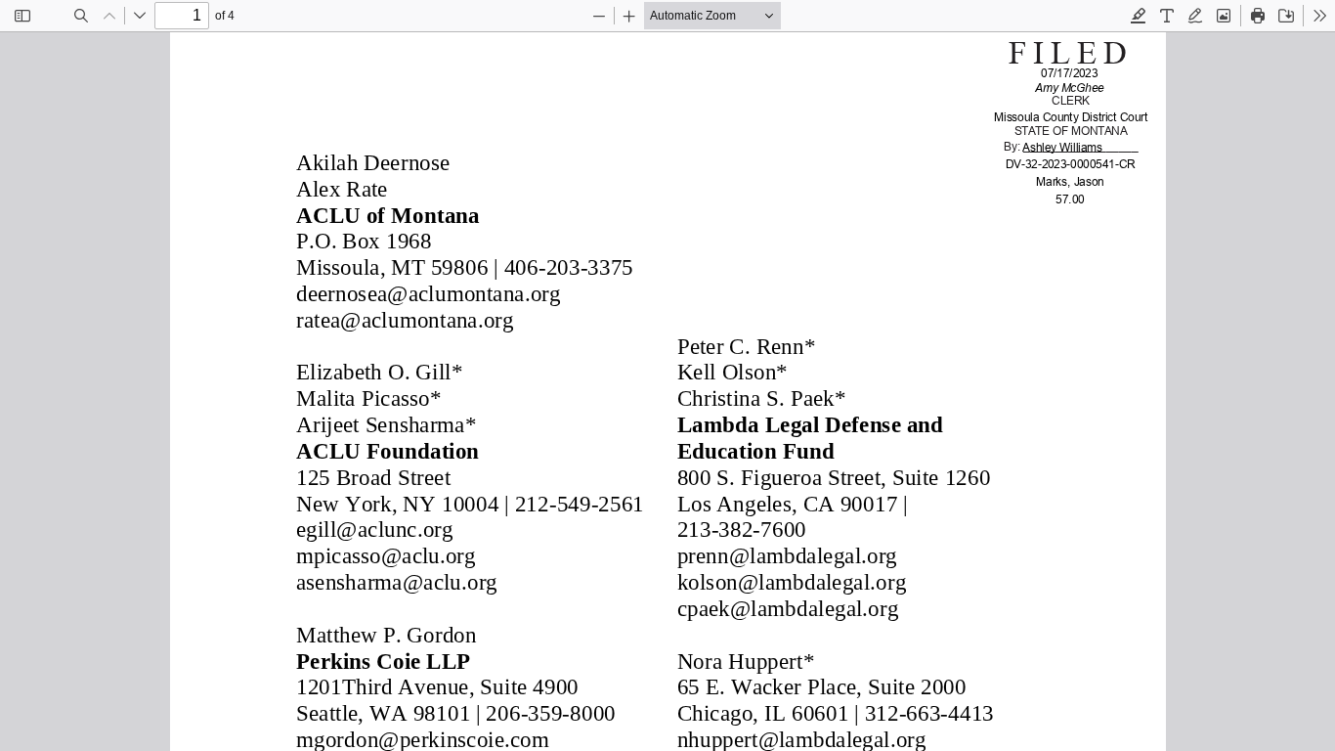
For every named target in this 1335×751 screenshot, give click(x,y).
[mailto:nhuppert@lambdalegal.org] (800, 738)
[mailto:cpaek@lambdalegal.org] (785, 607)
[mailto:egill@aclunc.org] (373, 529)
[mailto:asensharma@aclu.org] (395, 581)
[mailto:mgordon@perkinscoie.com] (421, 738)
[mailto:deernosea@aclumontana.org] (427, 293)
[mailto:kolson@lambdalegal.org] (789, 581)
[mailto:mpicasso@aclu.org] (385, 554)
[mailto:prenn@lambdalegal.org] (785, 554)
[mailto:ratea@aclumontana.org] (404, 318)
